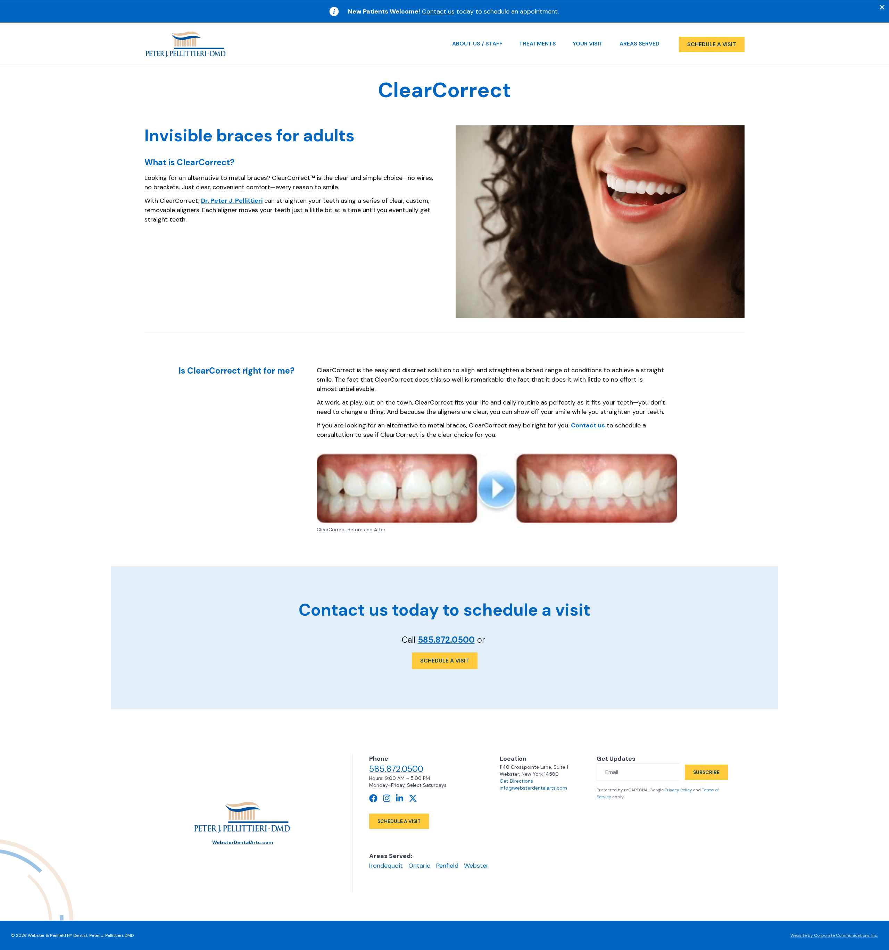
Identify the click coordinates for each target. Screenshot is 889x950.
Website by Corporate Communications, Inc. (834, 935)
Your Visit (588, 43)
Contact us (438, 11)
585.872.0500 (446, 639)
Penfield (447, 865)
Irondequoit (386, 865)
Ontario (419, 865)
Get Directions (516, 781)
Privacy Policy (678, 790)
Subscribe (706, 772)
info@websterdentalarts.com (533, 788)
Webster (476, 865)
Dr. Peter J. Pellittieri (232, 201)
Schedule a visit (711, 44)
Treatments (537, 43)
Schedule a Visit (444, 660)
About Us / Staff (477, 43)
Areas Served (639, 43)
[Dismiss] (882, 7)
